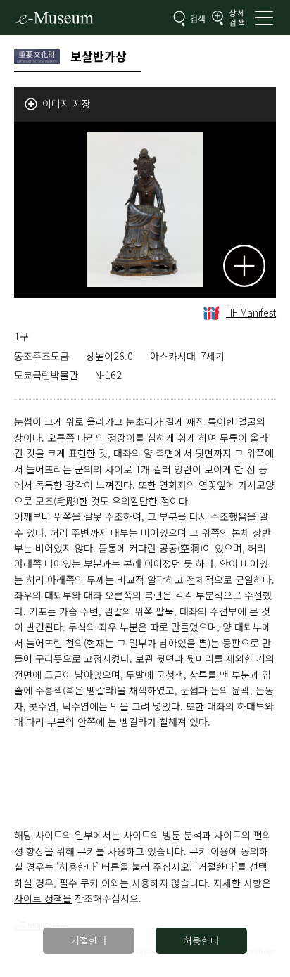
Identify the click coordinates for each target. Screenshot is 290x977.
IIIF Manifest (251, 312)
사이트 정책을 (43, 898)
